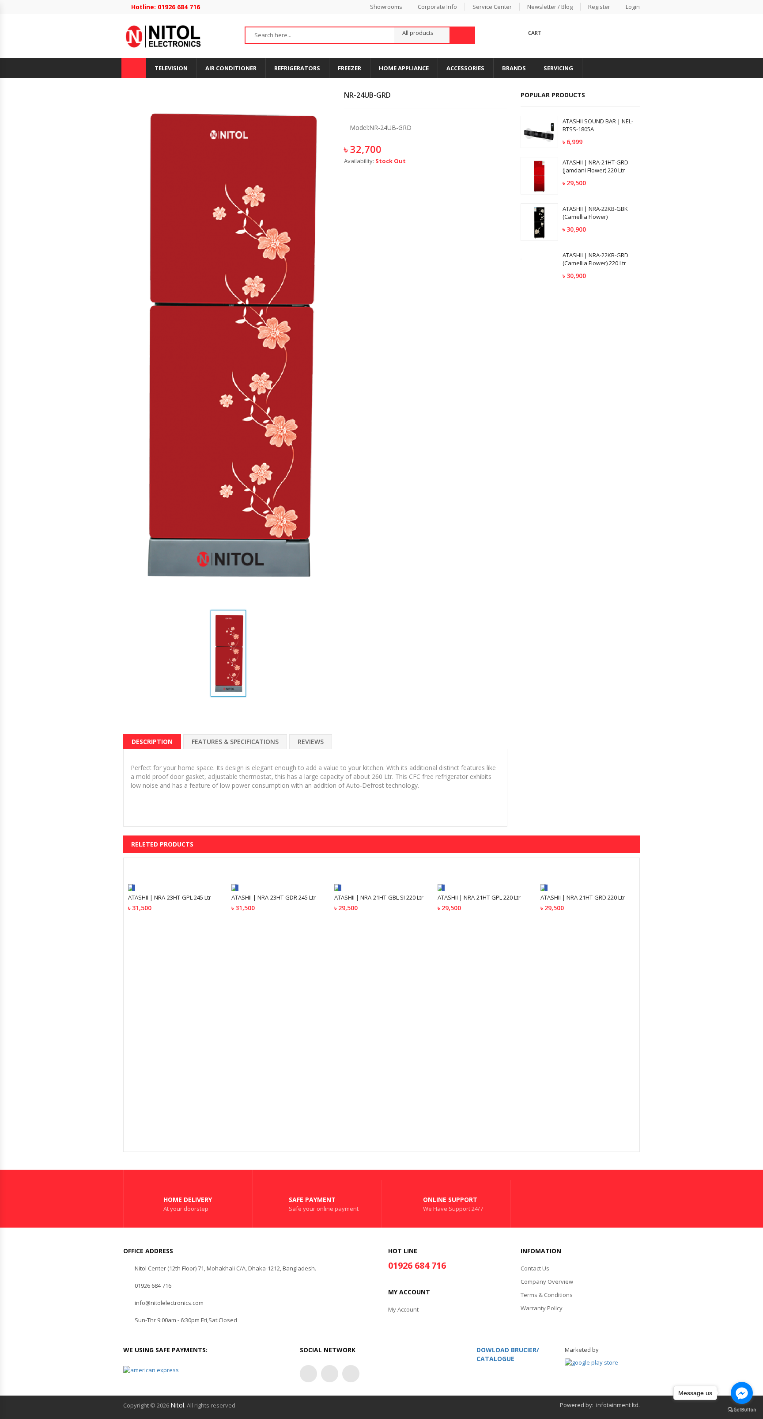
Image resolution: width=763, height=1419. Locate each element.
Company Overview (547, 1281)
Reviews (311, 741)
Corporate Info (437, 7)
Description (152, 741)
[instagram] (329, 1373)
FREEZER (349, 68)
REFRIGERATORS (297, 68)
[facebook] (308, 1373)
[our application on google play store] (591, 1362)
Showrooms (386, 7)
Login (633, 7)
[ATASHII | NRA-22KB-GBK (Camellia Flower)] (539, 222)
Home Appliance (404, 68)
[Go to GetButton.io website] (742, 1410)
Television (171, 68)
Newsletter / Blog (550, 7)
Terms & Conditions (547, 1295)
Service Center (492, 7)
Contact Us (535, 1268)
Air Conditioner (231, 68)
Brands (514, 68)
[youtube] (350, 1373)
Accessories (465, 68)
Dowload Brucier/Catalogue (507, 1354)
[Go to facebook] (742, 1393)
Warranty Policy (542, 1308)
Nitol (177, 1405)
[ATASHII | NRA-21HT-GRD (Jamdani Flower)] (539, 176)
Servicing (558, 68)
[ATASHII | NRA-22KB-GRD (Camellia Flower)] (539, 258)
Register (599, 7)
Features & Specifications (235, 741)
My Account (403, 1309)
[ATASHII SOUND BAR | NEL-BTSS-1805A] (539, 132)
